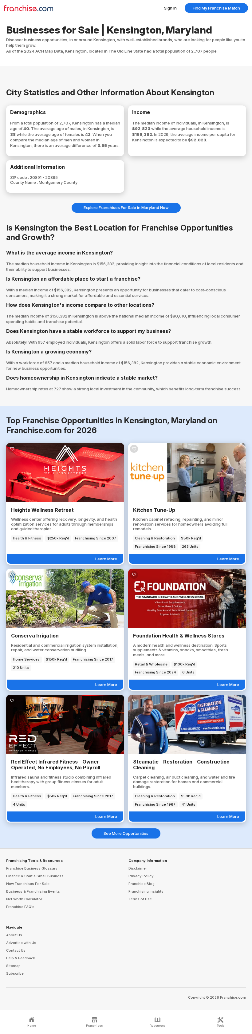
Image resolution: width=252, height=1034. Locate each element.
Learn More (106, 558)
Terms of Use (140, 899)
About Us (14, 935)
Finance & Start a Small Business (35, 876)
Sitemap (13, 966)
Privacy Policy (141, 876)
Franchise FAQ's (20, 907)
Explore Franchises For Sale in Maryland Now (126, 207)
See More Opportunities (126, 833)
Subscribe (15, 973)
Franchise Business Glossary (31, 868)
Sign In (170, 8)
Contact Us (16, 950)
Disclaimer (137, 868)
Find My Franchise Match (216, 8)
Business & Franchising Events (33, 891)
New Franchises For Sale (27, 884)
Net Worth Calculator (24, 899)
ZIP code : (20, 177)
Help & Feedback (20, 958)
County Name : (24, 182)
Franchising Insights (145, 891)
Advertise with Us (21, 943)
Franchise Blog (141, 884)
